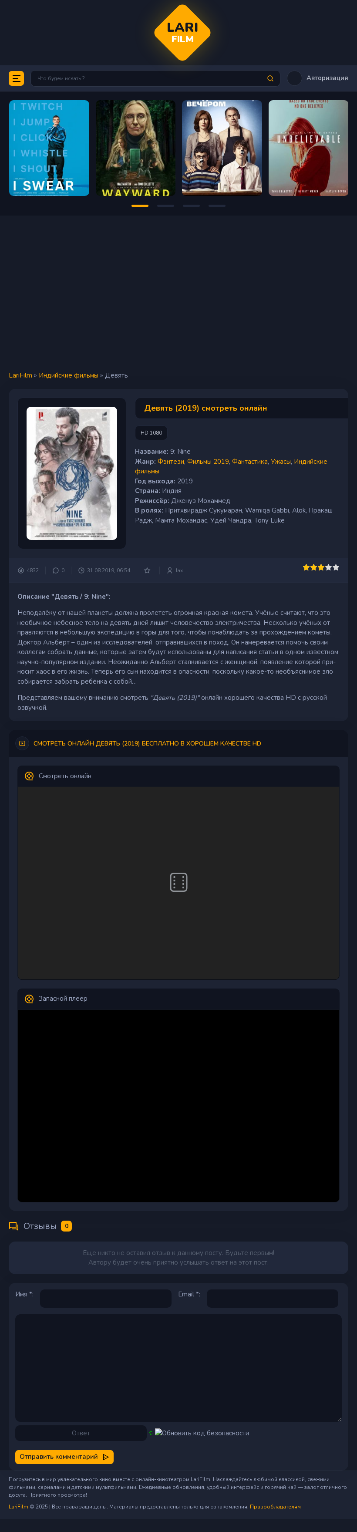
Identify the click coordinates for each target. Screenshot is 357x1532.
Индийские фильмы (68, 375)
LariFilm (20, 375)
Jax (179, 570)
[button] (317, 78)
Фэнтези (171, 461)
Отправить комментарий (59, 1456)
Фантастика (250, 461)
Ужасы (281, 461)
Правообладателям (275, 1506)
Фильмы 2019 (208, 461)
